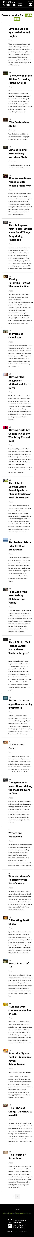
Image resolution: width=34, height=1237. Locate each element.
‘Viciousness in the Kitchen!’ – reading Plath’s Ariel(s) (20, 79)
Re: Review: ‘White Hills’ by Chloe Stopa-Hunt (19, 546)
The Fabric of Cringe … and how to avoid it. (20, 1111)
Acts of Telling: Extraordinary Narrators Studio (18, 153)
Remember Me (15, 26)
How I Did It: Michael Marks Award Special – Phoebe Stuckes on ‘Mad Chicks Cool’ (19, 490)
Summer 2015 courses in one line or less (19, 1010)
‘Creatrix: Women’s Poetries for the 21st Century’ (19, 880)
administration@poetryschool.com (17, 1213)
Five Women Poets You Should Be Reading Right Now (19, 182)
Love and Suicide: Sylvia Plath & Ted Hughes (19, 32)
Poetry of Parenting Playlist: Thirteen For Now (19, 283)
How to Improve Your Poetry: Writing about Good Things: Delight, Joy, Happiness (20, 232)
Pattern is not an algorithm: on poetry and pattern (20, 704)
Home (3, 9)
